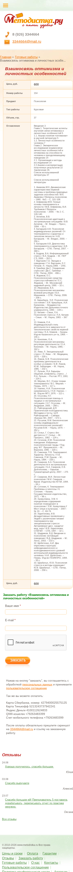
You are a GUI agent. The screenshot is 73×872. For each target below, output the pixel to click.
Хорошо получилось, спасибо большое (29, 766)
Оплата (32, 853)
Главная (5, 57)
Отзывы (8, 858)
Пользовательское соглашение (25, 867)
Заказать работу (30, 858)
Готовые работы (26, 57)
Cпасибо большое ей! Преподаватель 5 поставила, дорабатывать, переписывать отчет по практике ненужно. (36, 803)
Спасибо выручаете (17, 783)
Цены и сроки (12, 853)
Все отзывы (9, 819)
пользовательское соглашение (26, 688)
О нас (35, 862)
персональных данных (37, 684)
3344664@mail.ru (26, 41)
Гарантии (50, 853)
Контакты (51, 862)
